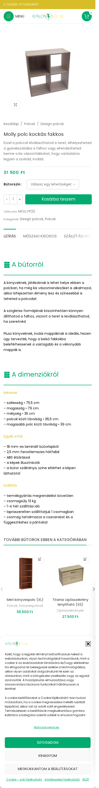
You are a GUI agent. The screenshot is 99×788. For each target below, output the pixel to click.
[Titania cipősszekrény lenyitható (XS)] (70, 573)
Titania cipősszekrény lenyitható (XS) (70, 602)
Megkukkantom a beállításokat (48, 768)
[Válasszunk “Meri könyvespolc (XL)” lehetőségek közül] (40, 559)
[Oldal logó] (48, 16)
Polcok (29, 123)
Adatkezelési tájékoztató (62, 779)
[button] (88, 643)
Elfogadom (47, 742)
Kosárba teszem (58, 199)
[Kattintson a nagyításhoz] (15, 104)
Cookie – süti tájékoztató (24, 779)
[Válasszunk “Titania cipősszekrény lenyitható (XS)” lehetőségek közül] (85, 559)
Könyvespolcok (31, 606)
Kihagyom (47, 755)
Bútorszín (12, 184)
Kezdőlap (11, 123)
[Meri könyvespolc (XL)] (25, 573)
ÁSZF (85, 779)
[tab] (10, 235)
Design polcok (52, 123)
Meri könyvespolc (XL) (25, 599)
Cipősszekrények (70, 610)
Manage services (46, 727)
